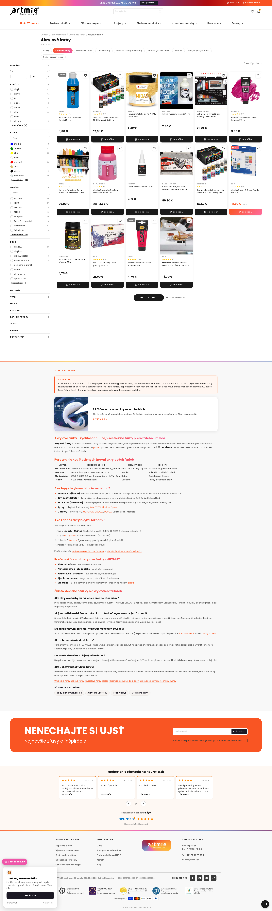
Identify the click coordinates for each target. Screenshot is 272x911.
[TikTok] (213, 878)
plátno (96, 447)
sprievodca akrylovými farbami (88, 550)
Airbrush (178, 50)
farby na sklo (209, 633)
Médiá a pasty (132, 680)
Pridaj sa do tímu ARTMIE (109, 855)
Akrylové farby (62, 50)
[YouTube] (206, 878)
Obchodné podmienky (66, 860)
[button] (253, 63)
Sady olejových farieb (53, 57)
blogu (131, 582)
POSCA (108, 511)
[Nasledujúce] (143, 803)
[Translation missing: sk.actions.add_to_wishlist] (85, 75)
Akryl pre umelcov (97, 692)
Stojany (119, 23)
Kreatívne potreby (183, 23)
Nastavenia (48, 903)
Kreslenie (213, 23)
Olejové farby (104, 50)
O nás (99, 845)
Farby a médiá (59, 23)
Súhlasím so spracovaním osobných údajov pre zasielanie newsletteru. (208, 740)
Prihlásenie (234, 3)
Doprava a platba (64, 845)
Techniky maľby (168, 680)
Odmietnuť (12, 903)
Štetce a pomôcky (148, 23)
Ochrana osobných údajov (68, 864)
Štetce (105, 680)
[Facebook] (192, 878)
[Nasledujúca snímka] (86, 90)
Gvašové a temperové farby (129, 50)
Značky (236, 23)
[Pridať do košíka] (73, 139)
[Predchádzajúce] (128, 803)
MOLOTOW (95, 507)
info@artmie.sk (192, 860)
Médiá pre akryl (139, 692)
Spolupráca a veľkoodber (109, 850)
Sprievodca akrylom (150, 680)
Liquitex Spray (109, 507)
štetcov (73, 540)
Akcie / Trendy (28, 23)
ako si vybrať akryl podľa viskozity (124, 550)
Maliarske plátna (117, 680)
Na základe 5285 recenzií (136, 824)
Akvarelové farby (84, 50)
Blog (99, 864)
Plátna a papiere (91, 23)
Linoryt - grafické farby (158, 50)
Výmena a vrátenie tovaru (68, 850)
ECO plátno (70, 535)
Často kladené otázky (66, 855)
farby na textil (186, 633)
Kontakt (100, 860)
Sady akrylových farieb (198, 50)
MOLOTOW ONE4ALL (93, 511)
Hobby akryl (119, 692)
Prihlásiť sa (239, 731)
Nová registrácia (252, 3)
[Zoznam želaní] (253, 11)
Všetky (46, 50)
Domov (44, 34)
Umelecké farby (77, 34)
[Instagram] (199, 878)
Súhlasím (30, 895)
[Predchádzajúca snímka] (60, 90)
